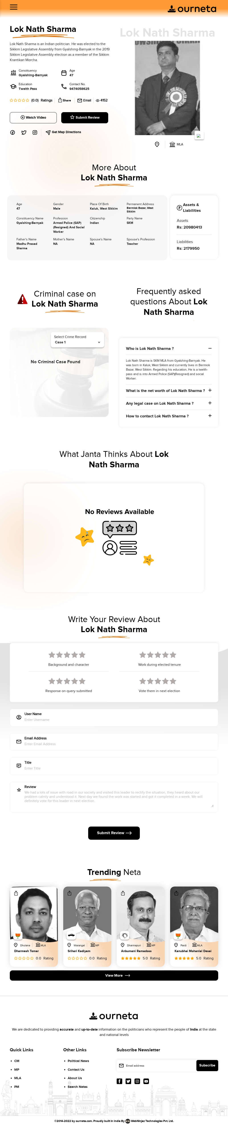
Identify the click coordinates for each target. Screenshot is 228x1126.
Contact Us (76, 1070)
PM (16, 1087)
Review (30, 787)
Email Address (35, 738)
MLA (17, 1078)
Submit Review (88, 117)
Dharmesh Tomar (26, 951)
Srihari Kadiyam (79, 951)
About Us (75, 1078)
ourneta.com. (84, 1121)
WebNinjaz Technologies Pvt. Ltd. (152, 1121)
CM (16, 1061)
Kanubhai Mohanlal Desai (193, 951)
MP (16, 1070)
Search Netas (78, 1087)
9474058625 (79, 89)
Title (27, 763)
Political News (78, 1061)
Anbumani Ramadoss (136, 951)
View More (114, 975)
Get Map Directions (66, 132)
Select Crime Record (70, 337)
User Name (33, 714)
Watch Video (36, 117)
